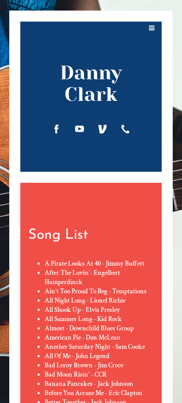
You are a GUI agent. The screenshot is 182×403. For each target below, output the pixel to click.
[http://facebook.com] (56, 129)
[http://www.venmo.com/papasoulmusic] (102, 129)
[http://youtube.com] (79, 129)
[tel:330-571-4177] (125, 129)
